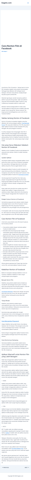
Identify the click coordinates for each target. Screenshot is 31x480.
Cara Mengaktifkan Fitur (17, 448)
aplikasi (7, 432)
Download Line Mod (23, 174)
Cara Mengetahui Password (10, 321)
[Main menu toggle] (28, 2)
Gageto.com (6, 3)
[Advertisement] (15, 27)
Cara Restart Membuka (7, 291)
